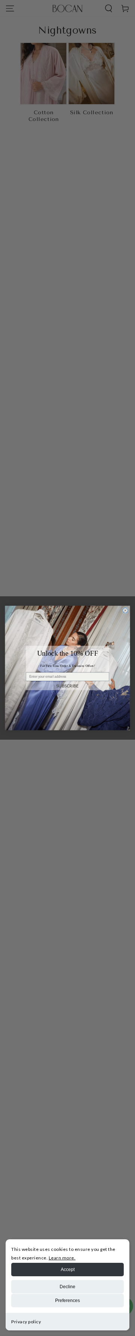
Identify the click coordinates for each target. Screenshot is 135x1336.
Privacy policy (26, 1321)
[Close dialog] (125, 610)
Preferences (67, 1300)
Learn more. (62, 1258)
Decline (67, 1286)
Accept (68, 1269)
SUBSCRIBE (67, 685)
